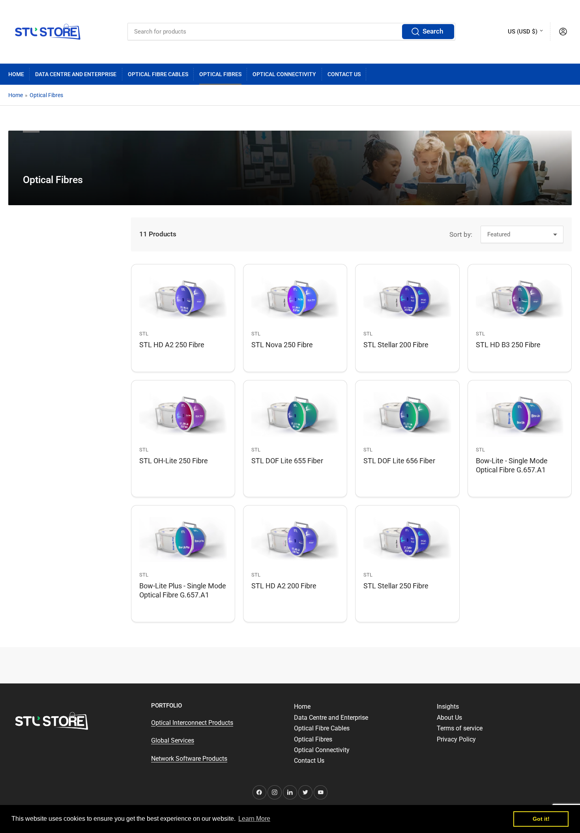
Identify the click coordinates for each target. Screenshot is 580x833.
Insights (448, 706)
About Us (449, 717)
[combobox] (291, 31)
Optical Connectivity (284, 74)
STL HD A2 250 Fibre (171, 345)
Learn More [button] (254, 818)
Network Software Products (189, 758)
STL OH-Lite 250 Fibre (173, 461)
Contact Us (344, 74)
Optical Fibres (220, 74)
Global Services (172, 740)
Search (433, 31)
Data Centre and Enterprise (75, 74)
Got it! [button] (541, 819)
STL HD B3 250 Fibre (508, 345)
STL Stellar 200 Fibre (395, 345)
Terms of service (460, 728)
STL (143, 334)
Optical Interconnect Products (192, 722)
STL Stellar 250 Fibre (395, 586)
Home (16, 74)
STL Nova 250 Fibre (282, 345)
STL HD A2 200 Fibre (283, 586)
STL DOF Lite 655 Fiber (287, 461)
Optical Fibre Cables (158, 74)
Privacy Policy (456, 739)
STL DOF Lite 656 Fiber (399, 461)
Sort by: (460, 234)
